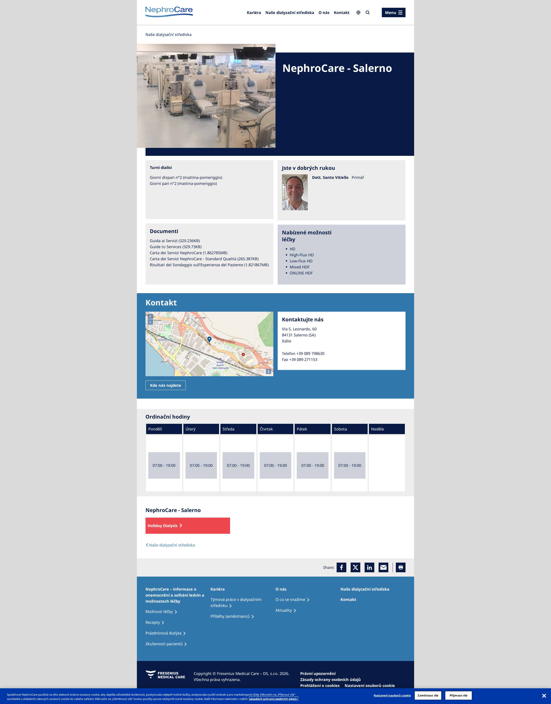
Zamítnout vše (428, 695)
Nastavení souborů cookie (392, 695)
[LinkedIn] (369, 567)
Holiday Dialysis (163, 525)
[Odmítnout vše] (544, 695)
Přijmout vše (459, 695)
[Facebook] (341, 567)
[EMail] (383, 567)
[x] (355, 567)
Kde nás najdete (165, 385)
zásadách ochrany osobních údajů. (273, 699)
